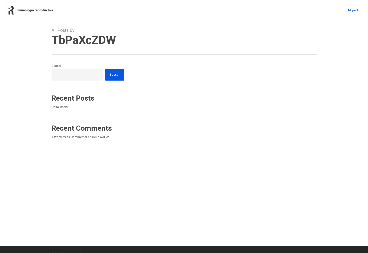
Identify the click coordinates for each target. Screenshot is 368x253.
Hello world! (60, 107)
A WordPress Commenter (69, 137)
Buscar (57, 66)
